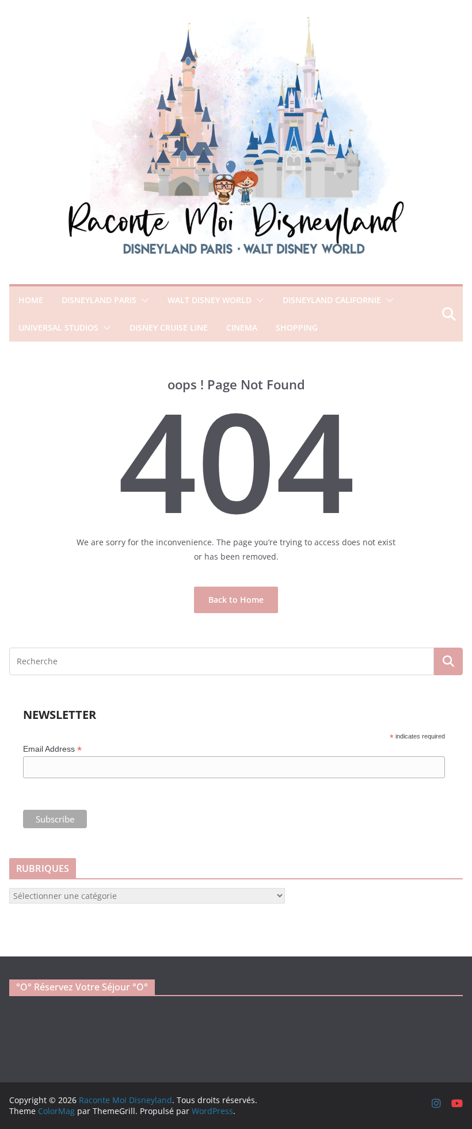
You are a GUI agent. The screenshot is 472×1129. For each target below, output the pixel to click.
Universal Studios (58, 327)
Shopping (297, 327)
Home (30, 299)
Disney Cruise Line (169, 327)
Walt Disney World (210, 299)
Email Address (52, 749)
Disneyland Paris (99, 299)
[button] (142, 300)
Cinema (241, 327)
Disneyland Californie (332, 299)
